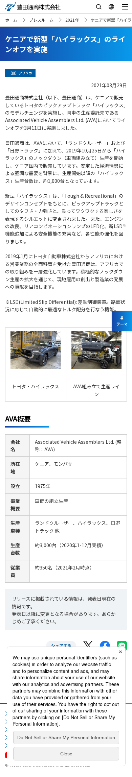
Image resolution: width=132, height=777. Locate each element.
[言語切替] (111, 6)
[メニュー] (124, 6)
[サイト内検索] (98, 6)
